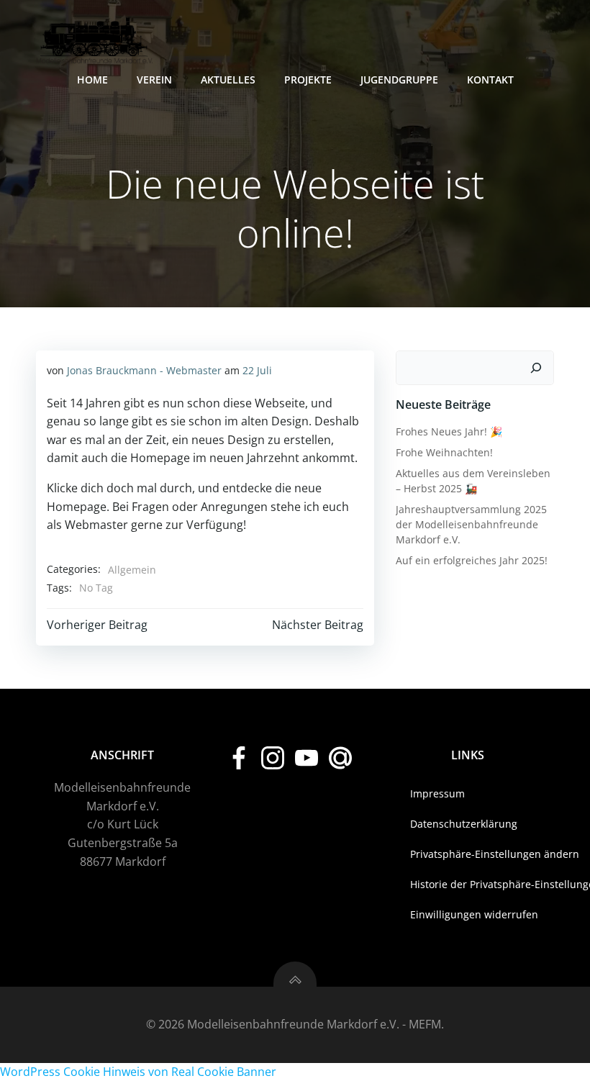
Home (92, 79)
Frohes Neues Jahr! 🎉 (449, 431)
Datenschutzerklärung (463, 824)
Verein (154, 79)
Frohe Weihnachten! (444, 452)
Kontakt (490, 79)
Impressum (437, 793)
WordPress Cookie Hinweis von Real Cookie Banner (138, 1072)
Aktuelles (228, 79)
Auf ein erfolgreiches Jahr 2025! (472, 560)
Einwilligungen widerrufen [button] (467, 914)
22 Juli (257, 370)
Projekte (308, 79)
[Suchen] (536, 367)
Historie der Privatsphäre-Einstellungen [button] (467, 884)
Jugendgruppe (399, 79)
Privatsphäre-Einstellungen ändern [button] (467, 854)
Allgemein (132, 569)
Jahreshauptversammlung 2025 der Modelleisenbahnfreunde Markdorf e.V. (471, 524)
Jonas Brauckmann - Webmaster (144, 370)
